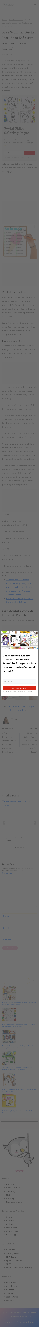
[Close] (35, 634)
